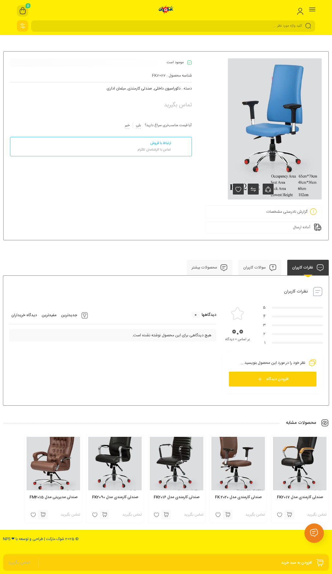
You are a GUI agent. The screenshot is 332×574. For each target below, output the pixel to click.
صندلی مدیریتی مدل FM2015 (53, 497)
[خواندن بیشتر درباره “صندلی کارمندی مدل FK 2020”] (227, 515)
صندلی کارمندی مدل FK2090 (115, 497)
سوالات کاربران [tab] (255, 267)
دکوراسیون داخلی (167, 88)
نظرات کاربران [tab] (303, 267)
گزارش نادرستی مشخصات (287, 212)
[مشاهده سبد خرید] (23, 11)
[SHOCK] (166, 11)
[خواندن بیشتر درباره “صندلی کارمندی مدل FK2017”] (289, 515)
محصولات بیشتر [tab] (205, 267)
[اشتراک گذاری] (268, 189)
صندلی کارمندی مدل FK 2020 (238, 497)
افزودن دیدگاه (277, 379)
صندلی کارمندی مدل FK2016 (176, 497)
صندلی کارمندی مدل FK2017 (300, 497)
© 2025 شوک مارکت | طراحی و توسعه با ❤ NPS (41, 539)
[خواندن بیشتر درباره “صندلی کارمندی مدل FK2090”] (104, 515)
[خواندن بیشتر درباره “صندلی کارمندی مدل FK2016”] (166, 515)
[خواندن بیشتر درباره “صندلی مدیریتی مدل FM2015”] (43, 515)
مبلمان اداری (116, 88)
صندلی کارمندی (140, 88)
